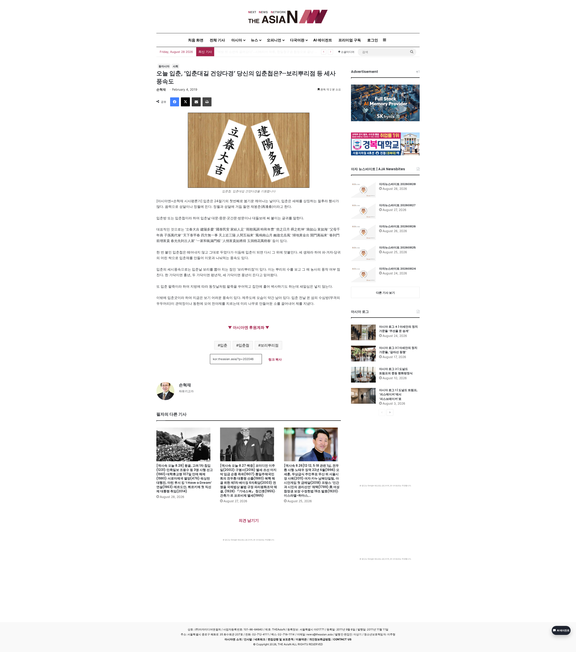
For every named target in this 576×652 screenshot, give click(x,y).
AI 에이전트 (322, 40)
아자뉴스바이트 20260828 (397, 184)
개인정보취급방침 (320, 639)
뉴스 (254, 40)
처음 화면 (195, 40)
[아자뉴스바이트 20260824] (363, 274)
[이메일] (196, 101)
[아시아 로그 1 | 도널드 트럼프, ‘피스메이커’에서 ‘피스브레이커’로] (363, 396)
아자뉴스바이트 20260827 (397, 205)
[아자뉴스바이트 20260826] (363, 232)
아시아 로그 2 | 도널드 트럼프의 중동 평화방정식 (396, 371)
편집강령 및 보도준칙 (281, 639)
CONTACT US (342, 639)
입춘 (223, 345)
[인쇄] (207, 101)
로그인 (372, 40)
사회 (175, 66)
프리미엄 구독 (349, 40)
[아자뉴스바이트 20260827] (363, 211)
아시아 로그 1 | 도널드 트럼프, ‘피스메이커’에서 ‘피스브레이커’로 (398, 394)
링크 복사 (275, 359)
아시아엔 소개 (233, 639)
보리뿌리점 (270, 345)
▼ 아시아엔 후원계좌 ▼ (248, 327)
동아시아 (164, 66)
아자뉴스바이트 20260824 (397, 269)
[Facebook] (174, 101)
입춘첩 (243, 345)
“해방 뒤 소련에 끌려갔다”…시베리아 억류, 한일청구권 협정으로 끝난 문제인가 (271, 52)
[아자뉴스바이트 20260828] (363, 190)
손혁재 (161, 89)
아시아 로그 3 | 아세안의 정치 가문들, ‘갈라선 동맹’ (398, 350)
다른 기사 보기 (385, 292)
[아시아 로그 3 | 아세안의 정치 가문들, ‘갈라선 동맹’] (363, 353)
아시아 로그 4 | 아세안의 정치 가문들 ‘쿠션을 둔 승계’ (398, 329)
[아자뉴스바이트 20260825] (363, 253)
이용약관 (301, 639)
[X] (185, 101)
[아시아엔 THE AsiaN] (288, 16)
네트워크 (259, 639)
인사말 (248, 639)
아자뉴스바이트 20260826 (397, 226)
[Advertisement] (248, 574)
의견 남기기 (249, 520)
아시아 (236, 40)
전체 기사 (217, 40)
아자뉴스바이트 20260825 (397, 247)
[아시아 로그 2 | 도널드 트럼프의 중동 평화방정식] (363, 375)
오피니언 (274, 40)
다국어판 (297, 40)
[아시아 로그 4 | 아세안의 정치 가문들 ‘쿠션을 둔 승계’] (363, 332)
